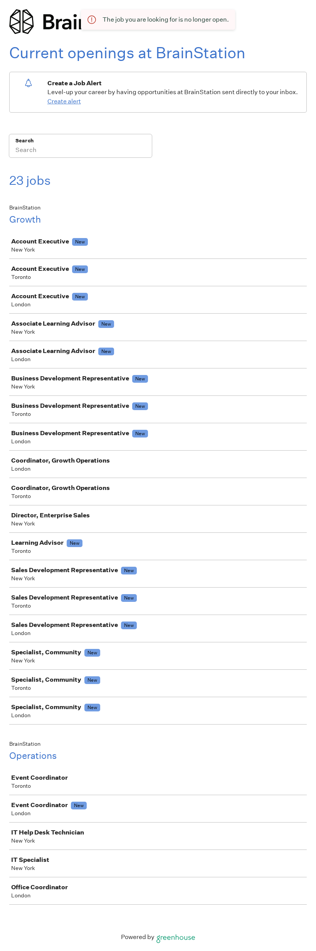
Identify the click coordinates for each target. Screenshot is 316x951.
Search (24, 140)
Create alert (64, 101)
